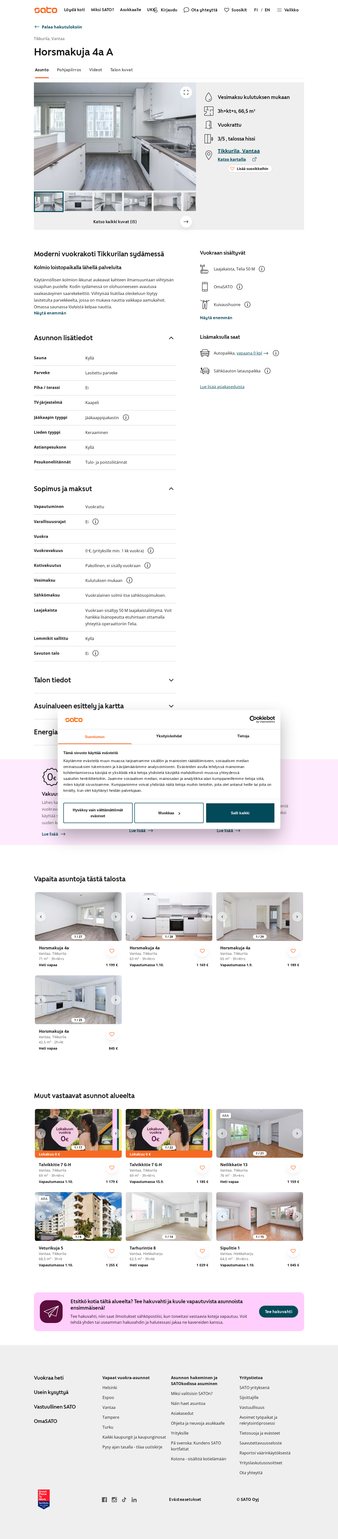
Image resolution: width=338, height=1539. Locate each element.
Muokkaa (166, 813)
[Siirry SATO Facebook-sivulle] (104, 1499)
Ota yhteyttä (251, 1472)
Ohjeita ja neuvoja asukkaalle (198, 1423)
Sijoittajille (249, 1397)
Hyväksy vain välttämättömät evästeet (98, 813)
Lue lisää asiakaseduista (222, 386)
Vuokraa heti (49, 1378)
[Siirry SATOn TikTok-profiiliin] (124, 1499)
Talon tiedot (52, 680)
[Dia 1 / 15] (49, 202)
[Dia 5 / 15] (167, 202)
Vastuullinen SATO (55, 1407)
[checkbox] (112, 951)
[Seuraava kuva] (186, 222)
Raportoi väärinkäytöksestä (265, 1453)
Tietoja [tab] (243, 736)
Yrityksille (180, 1433)
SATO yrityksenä (254, 1387)
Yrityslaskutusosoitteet (261, 1463)
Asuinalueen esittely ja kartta (79, 706)
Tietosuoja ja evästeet (260, 1433)
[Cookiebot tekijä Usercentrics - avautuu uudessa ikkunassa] (253, 719)
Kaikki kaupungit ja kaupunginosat (134, 1437)
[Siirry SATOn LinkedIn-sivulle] (134, 1499)
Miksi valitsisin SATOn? (192, 1393)
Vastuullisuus (252, 1407)
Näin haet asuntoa (188, 1403)
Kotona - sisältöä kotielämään (198, 1459)
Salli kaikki (240, 813)
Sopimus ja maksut (63, 489)
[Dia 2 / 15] (78, 202)
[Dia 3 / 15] (108, 202)
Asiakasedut (182, 1413)
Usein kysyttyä (51, 1392)
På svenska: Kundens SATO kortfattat (196, 1446)
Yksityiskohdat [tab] (169, 736)
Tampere (110, 1417)
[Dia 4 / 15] (138, 202)
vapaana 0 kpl (249, 353)
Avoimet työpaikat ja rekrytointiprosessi (258, 1420)
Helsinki (109, 1387)
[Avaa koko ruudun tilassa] (186, 92)
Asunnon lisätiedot (63, 338)
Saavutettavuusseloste (261, 1443)
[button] (262, 269)
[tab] (42, 70)
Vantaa (109, 1407)
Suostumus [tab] (95, 736)
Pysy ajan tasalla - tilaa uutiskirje (132, 1447)
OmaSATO (45, 1421)
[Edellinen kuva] (41, 917)
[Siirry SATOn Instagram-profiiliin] (114, 1499)
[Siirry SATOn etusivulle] (45, 10)
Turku (107, 1427)
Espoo (108, 1397)
